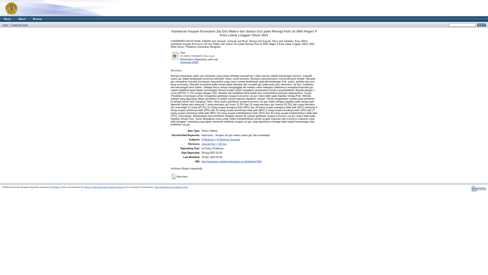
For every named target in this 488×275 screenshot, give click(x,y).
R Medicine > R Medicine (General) (220, 139)
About (21, 19)
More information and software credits (171, 187)
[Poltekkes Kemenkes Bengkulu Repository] (11, 15)
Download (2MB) (189, 62)
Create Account (19, 24)
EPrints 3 (57, 187)
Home (7, 19)
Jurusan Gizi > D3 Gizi (214, 144)
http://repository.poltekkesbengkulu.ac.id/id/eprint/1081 (231, 161)
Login (5, 24)
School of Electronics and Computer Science (104, 187)
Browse (37, 19)
